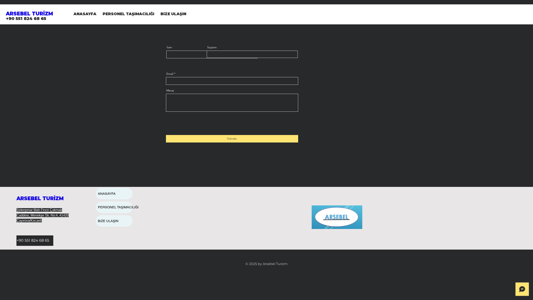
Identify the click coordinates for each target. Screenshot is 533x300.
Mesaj (170, 90)
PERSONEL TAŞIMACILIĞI (115, 207)
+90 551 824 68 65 (26, 18)
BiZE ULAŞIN (108, 221)
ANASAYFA (107, 194)
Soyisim (212, 47)
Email (169, 73)
